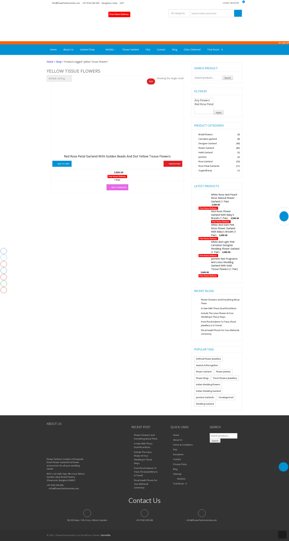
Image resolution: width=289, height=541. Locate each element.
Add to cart (64, 164)
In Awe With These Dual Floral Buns (218, 308)
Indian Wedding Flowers (208, 384)
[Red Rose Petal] (204, 104)
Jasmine (203, 156)
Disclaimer (178, 454)
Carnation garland (208, 138)
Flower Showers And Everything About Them (220, 301)
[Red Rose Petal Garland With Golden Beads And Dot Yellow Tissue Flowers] (110, 116)
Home (53, 49)
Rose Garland (206, 161)
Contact (161, 49)
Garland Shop (87, 49)
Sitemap (177, 473)
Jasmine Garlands (205, 397)
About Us (68, 49)
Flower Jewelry (223, 371)
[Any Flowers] (204, 100)
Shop (59, 61)
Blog (174, 49)
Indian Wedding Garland (208, 390)
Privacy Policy (180, 464)
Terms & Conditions (183, 444)
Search (227, 77)
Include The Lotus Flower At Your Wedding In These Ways (217, 315)
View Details (174, 164)
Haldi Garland (206, 152)
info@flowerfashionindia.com (66, 3)
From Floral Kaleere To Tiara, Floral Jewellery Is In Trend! (218, 323)
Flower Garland (130, 49)
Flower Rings (202, 378)
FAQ (148, 49)
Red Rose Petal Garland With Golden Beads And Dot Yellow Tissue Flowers (117, 156)
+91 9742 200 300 (90, 3)
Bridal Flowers (206, 134)
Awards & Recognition (207, 365)
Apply (218, 112)
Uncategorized (226, 397)
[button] (117, 187)
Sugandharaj (205, 170)
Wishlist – (110, 49)
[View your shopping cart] (241, 3)
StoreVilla (105, 535)
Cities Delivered (192, 49)
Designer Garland (208, 143)
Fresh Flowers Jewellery (225, 378)
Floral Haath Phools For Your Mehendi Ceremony (220, 332)
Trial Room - (215, 49)
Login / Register (231, 3)
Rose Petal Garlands (209, 165)
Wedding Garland (205, 403)
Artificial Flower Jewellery (208, 358)
